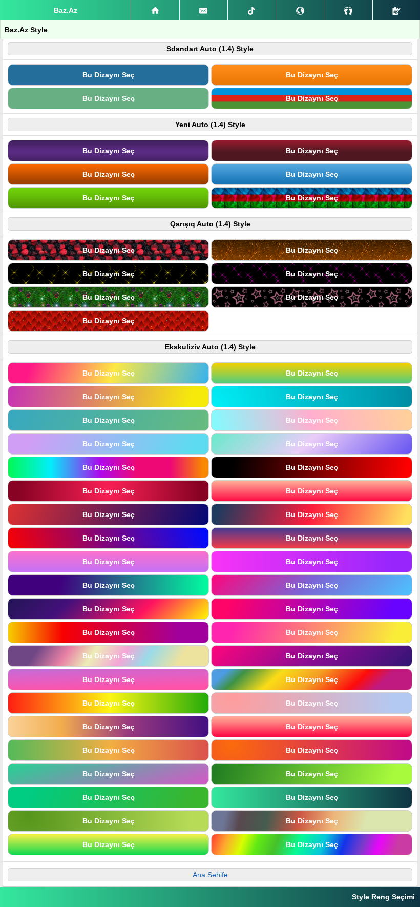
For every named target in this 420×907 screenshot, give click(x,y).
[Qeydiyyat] (396, 10)
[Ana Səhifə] (155, 10)
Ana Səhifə (210, 875)
